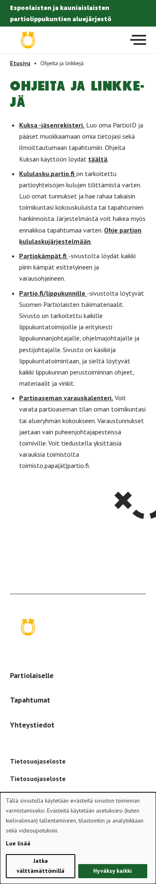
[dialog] (78, 838)
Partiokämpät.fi (43, 256)
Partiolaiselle (32, 675)
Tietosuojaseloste (38, 761)
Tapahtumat (30, 700)
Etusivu (20, 63)
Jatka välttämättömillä (40, 865)
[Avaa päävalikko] (138, 40)
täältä (97, 159)
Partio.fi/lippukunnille (53, 293)
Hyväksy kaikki (112, 870)
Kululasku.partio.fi (47, 173)
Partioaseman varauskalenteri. (66, 398)
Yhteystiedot (32, 725)
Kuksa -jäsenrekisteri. (51, 125)
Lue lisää (18, 843)
